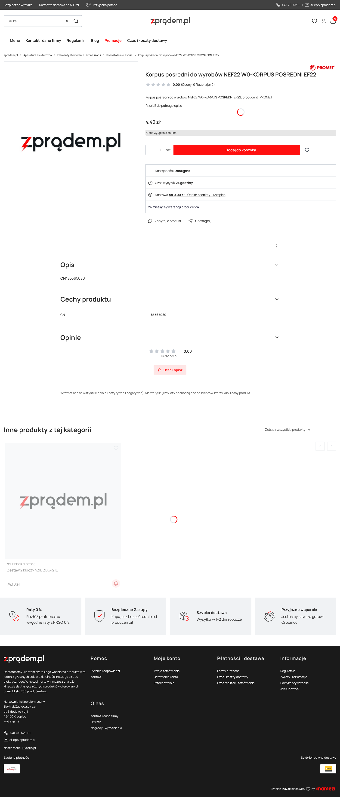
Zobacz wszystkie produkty (285, 429)
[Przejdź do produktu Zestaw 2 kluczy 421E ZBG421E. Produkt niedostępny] (63, 501)
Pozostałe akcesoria (119, 55)
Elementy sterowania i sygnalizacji (79, 55)
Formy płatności (228, 671)
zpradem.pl (11, 55)
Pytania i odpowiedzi (105, 671)
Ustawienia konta (166, 677)
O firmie (96, 722)
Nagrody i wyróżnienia (106, 728)
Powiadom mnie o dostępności (116, 583)
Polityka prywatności (294, 683)
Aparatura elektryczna (37, 55)
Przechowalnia (164, 683)
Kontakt (96, 677)
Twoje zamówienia (166, 671)
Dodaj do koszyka (241, 150)
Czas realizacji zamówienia (235, 683)
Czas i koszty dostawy (232, 677)
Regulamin (287, 671)
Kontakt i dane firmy (104, 716)
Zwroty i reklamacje (293, 677)
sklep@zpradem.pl (323, 5)
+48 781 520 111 (292, 5)
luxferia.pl (29, 748)
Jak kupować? (290, 689)
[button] (75, 21)
